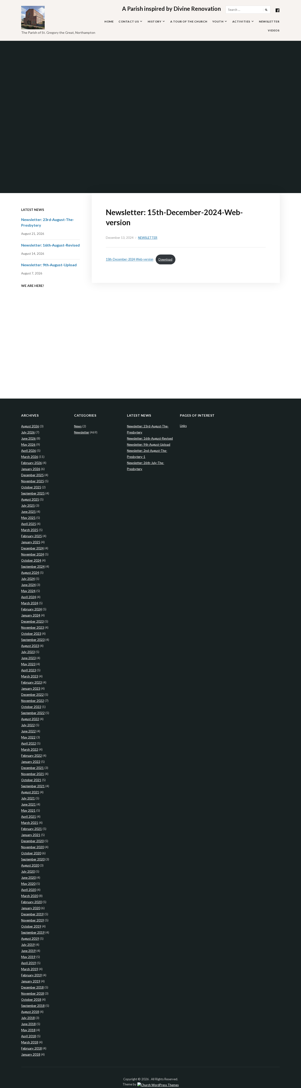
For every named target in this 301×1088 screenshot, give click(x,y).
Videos (273, 30)
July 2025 (28, 505)
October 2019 (31, 926)
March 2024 (29, 603)
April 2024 (28, 597)
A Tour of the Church (188, 21)
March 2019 (29, 969)
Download (165, 259)
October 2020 (31, 853)
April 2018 (28, 1036)
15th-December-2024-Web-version (129, 259)
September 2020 (33, 859)
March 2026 (29, 457)
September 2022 (33, 713)
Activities (241, 21)
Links (183, 426)
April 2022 (28, 743)
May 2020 (28, 884)
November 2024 (32, 554)
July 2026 (28, 432)
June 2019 (28, 951)
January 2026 (30, 469)
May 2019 (28, 957)
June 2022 (28, 731)
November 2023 (32, 627)
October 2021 (31, 780)
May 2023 (28, 664)
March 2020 (29, 896)
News (78, 426)
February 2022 (31, 755)
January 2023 (30, 688)
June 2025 (28, 512)
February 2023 (31, 682)
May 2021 (28, 810)
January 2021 (30, 835)
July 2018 (28, 1018)
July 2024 (28, 579)
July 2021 (28, 798)
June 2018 (28, 1024)
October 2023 (31, 633)
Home (109, 21)
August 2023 (30, 646)
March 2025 (29, 530)
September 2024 (33, 566)
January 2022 (30, 762)
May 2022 (28, 737)
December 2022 (32, 694)
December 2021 (32, 768)
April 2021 (28, 816)
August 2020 (30, 865)
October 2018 (31, 999)
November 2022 (32, 701)
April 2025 (28, 524)
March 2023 (29, 676)
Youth (218, 21)
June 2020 (28, 877)
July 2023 (28, 652)
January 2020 (30, 908)
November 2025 (32, 481)
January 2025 (30, 542)
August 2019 (30, 938)
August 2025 (30, 499)
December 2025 (32, 475)
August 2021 (30, 792)
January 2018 (30, 1054)
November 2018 (32, 993)
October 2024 (31, 560)
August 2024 (30, 572)
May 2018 (28, 1030)
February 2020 (31, 902)
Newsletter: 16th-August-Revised (50, 245)
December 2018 (32, 987)
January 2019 (30, 981)
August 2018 (30, 1012)
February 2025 (31, 536)
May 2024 (28, 591)
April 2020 (28, 890)
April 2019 (28, 963)
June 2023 (28, 658)
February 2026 (31, 463)
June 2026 (28, 438)
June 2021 (28, 804)
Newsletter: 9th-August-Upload (49, 264)
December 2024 (32, 548)
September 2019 (33, 932)
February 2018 (31, 1048)
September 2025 (33, 493)
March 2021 (29, 823)
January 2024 (30, 615)
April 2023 (28, 670)
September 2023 (33, 640)
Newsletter (269, 21)
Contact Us (129, 21)
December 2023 (32, 621)
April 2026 (28, 451)
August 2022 (30, 719)
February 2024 (31, 609)
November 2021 (32, 774)
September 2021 (33, 786)
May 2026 (28, 444)
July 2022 (28, 725)
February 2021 (31, 829)
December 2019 (32, 914)
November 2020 (32, 847)
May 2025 (28, 518)
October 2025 (31, 487)
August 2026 (30, 426)
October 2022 (31, 707)
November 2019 (32, 920)
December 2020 (32, 841)
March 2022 (29, 749)
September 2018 (33, 1006)
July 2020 (28, 871)
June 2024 (28, 585)
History (155, 21)
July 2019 (28, 945)
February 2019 (31, 975)
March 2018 (29, 1042)
